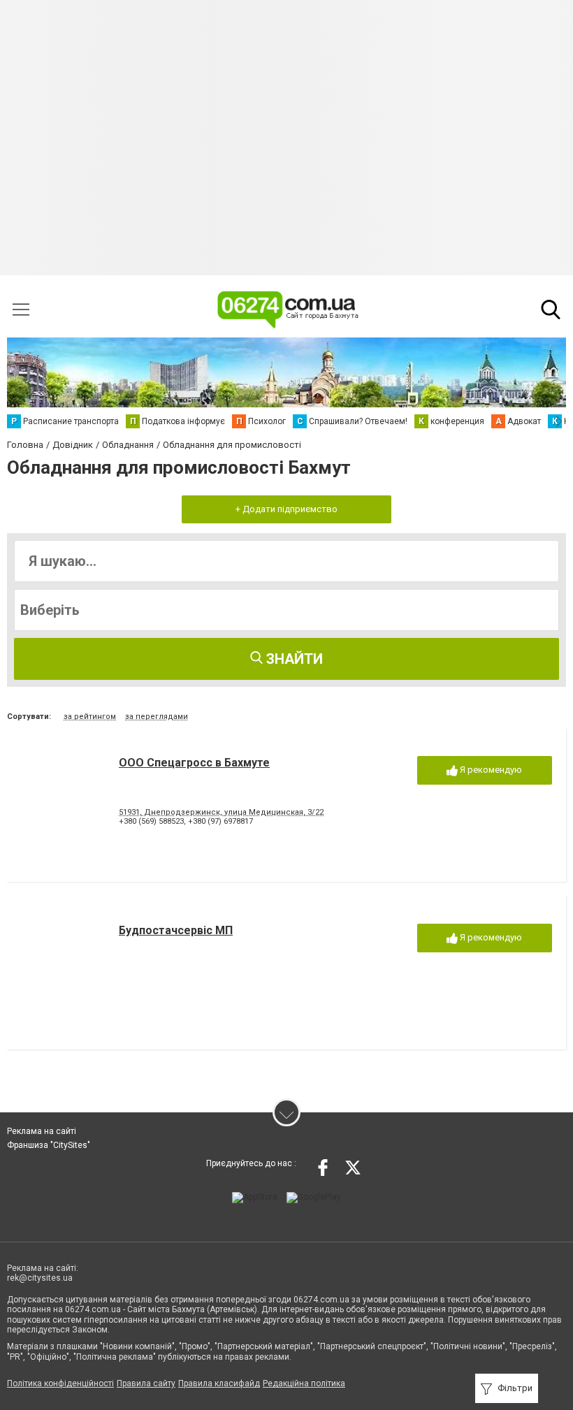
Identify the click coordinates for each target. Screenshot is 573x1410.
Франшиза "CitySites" (48, 1145)
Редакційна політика (304, 1383)
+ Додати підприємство (286, 509)
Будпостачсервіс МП (176, 930)
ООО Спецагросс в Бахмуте (194, 762)
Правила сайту (146, 1383)
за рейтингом (90, 716)
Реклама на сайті (41, 1131)
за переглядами (156, 716)
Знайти (293, 659)
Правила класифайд (219, 1383)
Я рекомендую (490, 769)
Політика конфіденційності (60, 1383)
